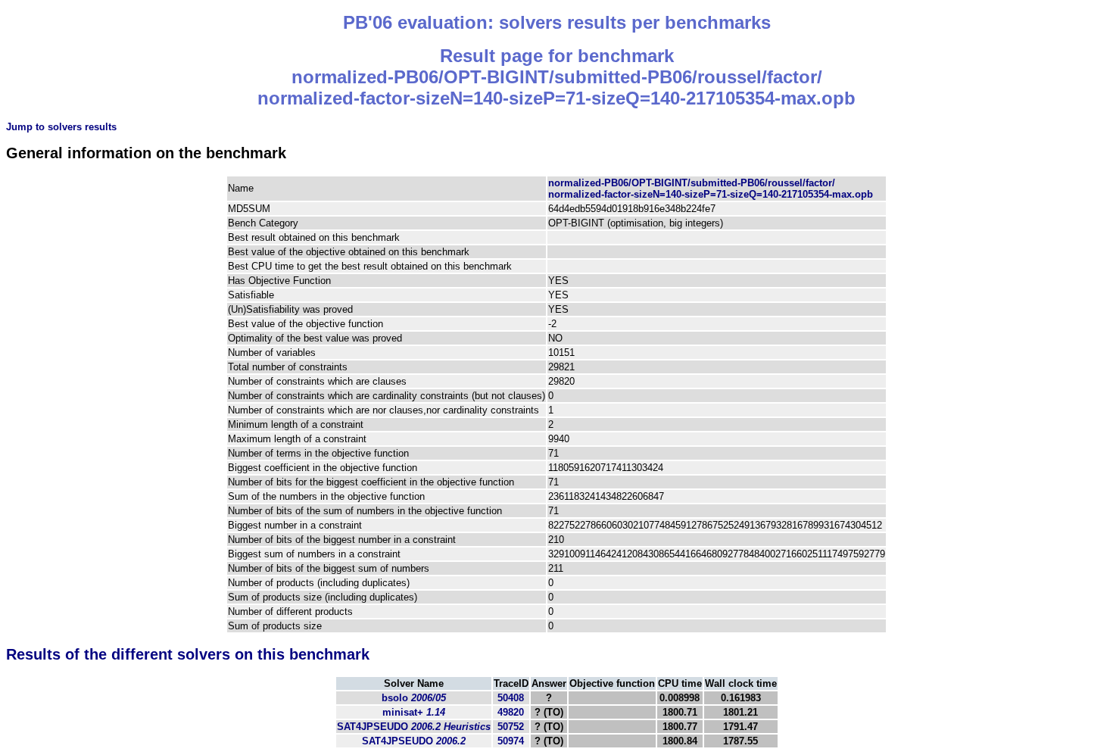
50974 (510, 741)
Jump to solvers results (61, 127)
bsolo (414, 698)
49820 (510, 712)
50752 (510, 726)
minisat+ (413, 712)
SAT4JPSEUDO (414, 726)
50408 (510, 698)
